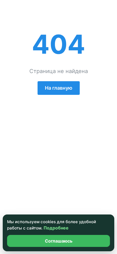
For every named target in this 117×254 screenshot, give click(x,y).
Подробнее (56, 228)
